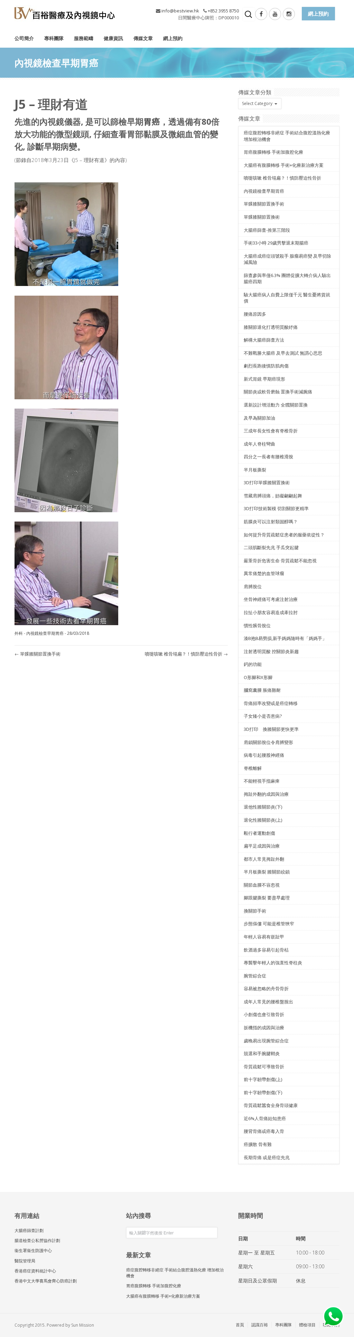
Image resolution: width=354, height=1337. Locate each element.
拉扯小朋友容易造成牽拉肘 (271, 612)
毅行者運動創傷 (259, 833)
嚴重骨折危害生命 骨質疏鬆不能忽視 (280, 560)
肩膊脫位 (253, 586)
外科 (19, 633)
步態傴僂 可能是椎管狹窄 (269, 923)
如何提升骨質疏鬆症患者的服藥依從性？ (284, 535)
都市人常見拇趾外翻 (264, 859)
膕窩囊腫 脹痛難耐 (262, 690)
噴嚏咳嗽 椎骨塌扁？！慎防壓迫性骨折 (186, 654)
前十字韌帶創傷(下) (263, 1092)
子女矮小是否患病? (263, 716)
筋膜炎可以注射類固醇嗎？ (271, 521)
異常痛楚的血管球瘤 (264, 573)
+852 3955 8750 (223, 11)
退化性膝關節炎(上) (263, 820)
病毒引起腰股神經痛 (264, 755)
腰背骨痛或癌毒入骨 (264, 1131)
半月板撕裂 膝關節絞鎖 (267, 872)
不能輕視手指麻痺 (262, 781)
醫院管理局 (25, 1261)
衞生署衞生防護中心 (33, 1250)
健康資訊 (113, 38)
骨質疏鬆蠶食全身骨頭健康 (271, 1105)
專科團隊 (54, 38)
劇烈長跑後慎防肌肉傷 (266, 366)
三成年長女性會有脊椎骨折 (271, 431)
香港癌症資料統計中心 (35, 1271)
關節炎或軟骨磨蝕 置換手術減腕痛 (278, 392)
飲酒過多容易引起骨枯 (266, 950)
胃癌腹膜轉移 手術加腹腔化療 (273, 152)
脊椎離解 (253, 768)
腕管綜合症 (255, 976)
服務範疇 (83, 38)
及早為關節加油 (259, 418)
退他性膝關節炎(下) (263, 807)
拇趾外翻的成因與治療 (266, 794)
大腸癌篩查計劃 (29, 1230)
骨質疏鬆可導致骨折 (264, 1066)
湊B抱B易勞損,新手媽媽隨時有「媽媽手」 (285, 638)
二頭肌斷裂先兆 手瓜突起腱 (271, 547)
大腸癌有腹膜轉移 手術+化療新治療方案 (284, 165)
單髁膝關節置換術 (262, 217)
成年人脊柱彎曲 (259, 444)
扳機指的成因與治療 (264, 1027)
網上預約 (173, 38)
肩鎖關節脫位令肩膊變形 (268, 742)
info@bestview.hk (180, 11)
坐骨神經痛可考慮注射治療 (271, 599)
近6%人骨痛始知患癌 (265, 1118)
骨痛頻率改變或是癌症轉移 (271, 703)
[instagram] (289, 14)
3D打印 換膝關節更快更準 (271, 729)
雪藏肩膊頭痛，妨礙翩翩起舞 (273, 496)
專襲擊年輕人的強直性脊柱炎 (273, 962)
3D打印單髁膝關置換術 (267, 482)
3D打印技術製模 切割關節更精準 (276, 508)
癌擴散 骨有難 (258, 1144)
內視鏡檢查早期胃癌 (45, 633)
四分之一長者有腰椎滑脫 (268, 456)
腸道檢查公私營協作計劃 (37, 1240)
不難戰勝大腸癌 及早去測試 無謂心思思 (283, 353)
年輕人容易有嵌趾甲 (264, 937)
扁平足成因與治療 (262, 846)
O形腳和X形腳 (258, 677)
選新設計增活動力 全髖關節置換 (276, 405)
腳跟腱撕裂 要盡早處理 (267, 898)
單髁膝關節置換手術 (37, 654)
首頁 (240, 1325)
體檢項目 (307, 1325)
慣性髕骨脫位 (257, 625)
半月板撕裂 (255, 470)
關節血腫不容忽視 (262, 885)
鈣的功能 (253, 664)
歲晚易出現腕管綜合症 (266, 1041)
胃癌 (151, 121)
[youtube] (275, 14)
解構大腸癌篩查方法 (264, 340)
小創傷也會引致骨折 (264, 1014)
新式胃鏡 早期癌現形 (264, 379)
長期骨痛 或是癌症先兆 (267, 1157)
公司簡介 (24, 38)
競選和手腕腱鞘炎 (262, 1053)
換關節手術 (255, 911)
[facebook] (261, 14)
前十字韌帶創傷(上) (263, 1079)
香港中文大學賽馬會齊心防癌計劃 (46, 1281)
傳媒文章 (143, 38)
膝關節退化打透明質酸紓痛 (271, 327)
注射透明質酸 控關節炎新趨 (271, 651)
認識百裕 (259, 1325)
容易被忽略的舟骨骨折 (266, 988)
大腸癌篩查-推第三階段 (267, 230)
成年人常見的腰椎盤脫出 (268, 1002)
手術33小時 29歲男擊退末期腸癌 (276, 243)
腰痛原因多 (255, 314)
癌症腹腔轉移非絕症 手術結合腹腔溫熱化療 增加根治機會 (175, 1273)
